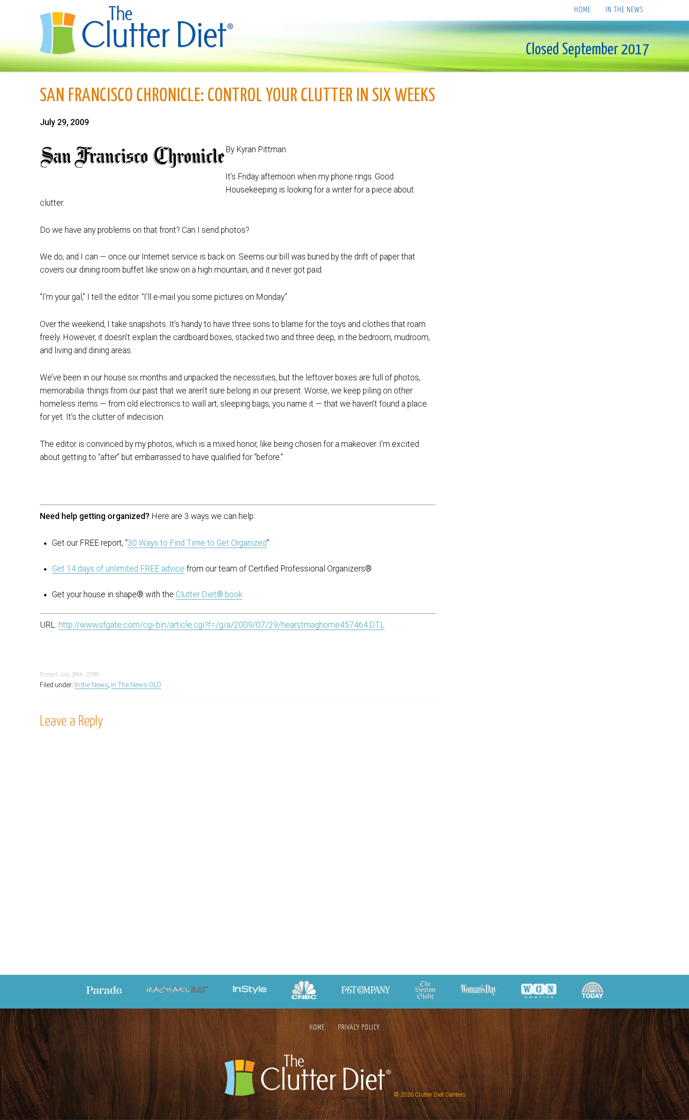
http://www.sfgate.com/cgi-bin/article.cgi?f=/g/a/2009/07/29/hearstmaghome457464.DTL (222, 625)
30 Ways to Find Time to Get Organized (197, 543)
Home (582, 10)
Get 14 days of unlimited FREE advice (118, 568)
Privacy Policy (359, 1027)
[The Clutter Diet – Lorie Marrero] (139, 31)
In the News (624, 10)
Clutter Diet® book (209, 594)
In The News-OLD (136, 685)
